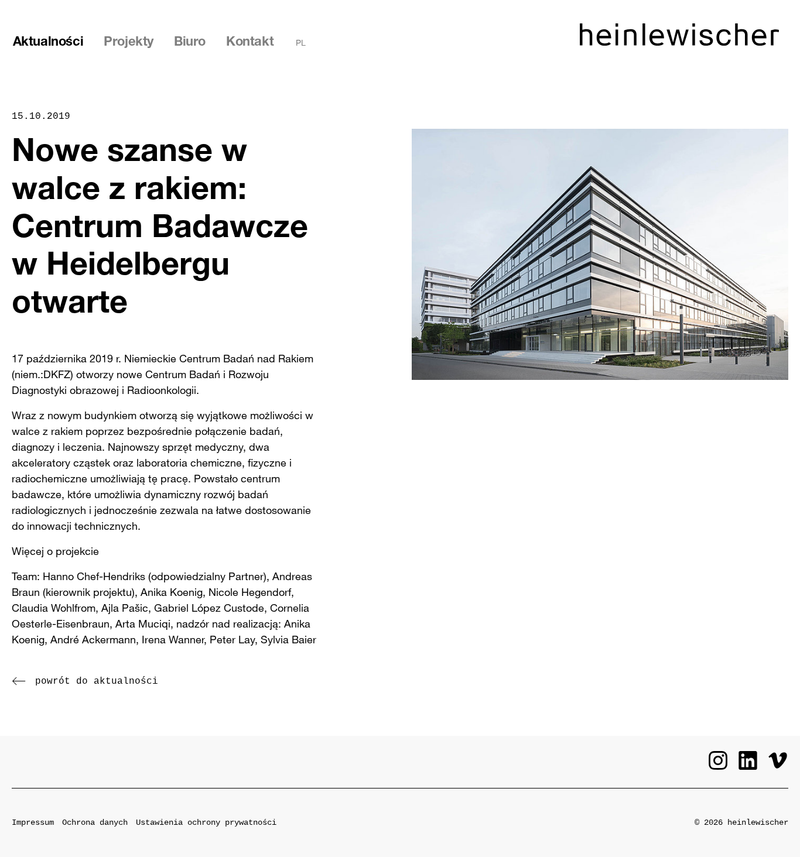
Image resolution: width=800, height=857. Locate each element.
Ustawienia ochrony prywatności (206, 822)
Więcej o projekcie (55, 550)
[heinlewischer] (679, 42)
